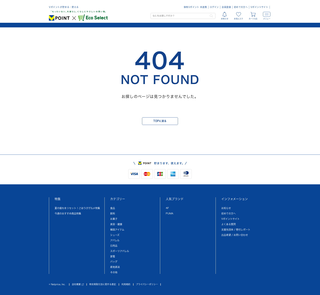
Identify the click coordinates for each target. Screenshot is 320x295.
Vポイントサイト (259, 7)
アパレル (114, 240)
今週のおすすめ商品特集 (68, 213)
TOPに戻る (160, 121)
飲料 (112, 213)
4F (167, 208)
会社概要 (76, 284)
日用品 (113, 245)
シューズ (114, 235)
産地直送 (115, 267)
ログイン (214, 7)
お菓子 (113, 219)
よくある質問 (228, 224)
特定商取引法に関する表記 (102, 284)
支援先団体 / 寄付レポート (235, 229)
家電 (112, 256)
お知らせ (226, 208)
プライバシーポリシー (147, 284)
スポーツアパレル (119, 251)
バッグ (113, 261)
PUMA (169, 213)
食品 (112, 208)
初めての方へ (241, 7)
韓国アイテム (117, 229)
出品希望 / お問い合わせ (234, 235)
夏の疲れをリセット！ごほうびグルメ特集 (77, 208)
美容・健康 (116, 224)
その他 (113, 272)
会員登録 (226, 7)
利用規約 (125, 284)
